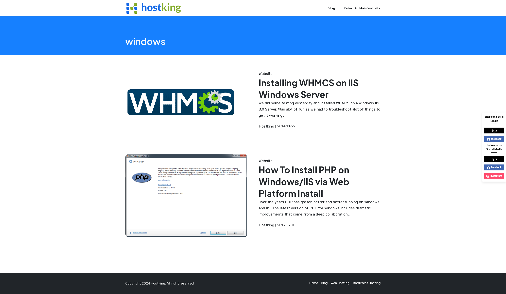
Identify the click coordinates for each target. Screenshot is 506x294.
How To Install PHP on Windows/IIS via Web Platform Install (304, 181)
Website (266, 74)
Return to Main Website (362, 8)
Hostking (266, 126)
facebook (496, 138)
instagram (496, 175)
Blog (331, 8)
